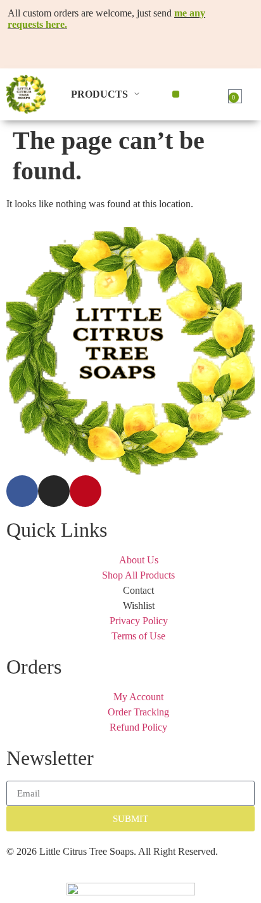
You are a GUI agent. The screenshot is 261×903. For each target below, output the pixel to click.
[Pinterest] (85, 491)
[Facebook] (22, 491)
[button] (175, 94)
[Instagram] (54, 491)
